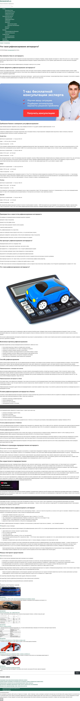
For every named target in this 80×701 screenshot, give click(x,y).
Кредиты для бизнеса (13, 25)
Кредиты (7, 22)
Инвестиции (5, 34)
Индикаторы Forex (10, 11)
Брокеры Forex (9, 10)
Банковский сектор (7, 16)
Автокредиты (8, 17)
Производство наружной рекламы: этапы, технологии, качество (13, 686)
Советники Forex (9, 13)
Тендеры (4, 38)
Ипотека (7, 26)
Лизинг (7, 28)
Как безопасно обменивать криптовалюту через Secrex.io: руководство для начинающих (19, 684)
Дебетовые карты (9, 19)
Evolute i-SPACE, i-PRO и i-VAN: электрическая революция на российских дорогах (17, 598)
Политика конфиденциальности (11, 688)
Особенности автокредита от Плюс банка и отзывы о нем (12, 640)
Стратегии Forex (9, 14)
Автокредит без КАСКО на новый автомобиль (10, 667)
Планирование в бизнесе (11, 31)
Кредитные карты (12, 23)
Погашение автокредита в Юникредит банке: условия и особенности (15, 653)
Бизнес (4, 29)
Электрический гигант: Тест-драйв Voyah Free (10, 612)
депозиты (7, 20)
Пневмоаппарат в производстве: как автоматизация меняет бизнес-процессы (16, 683)
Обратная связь (6, 690)
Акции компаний (9, 35)
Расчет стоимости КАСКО (5, 626)
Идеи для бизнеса (10, 32)
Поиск (1, 670)
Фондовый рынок (9, 37)
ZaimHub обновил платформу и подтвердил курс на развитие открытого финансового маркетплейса (21, 681)
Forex (3, 8)
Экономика (5, 40)
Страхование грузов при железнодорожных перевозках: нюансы (13, 680)
